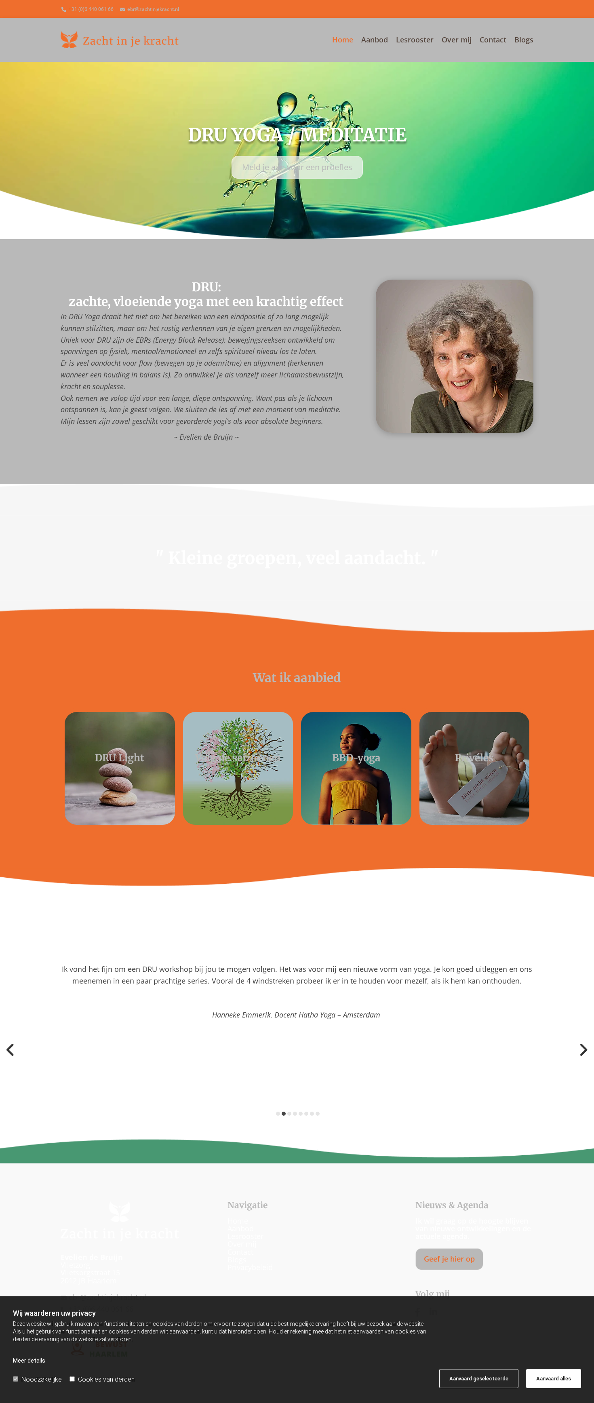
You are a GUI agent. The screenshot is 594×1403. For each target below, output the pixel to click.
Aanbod (374, 40)
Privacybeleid (250, 1267)
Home (342, 40)
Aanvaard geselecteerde (478, 1379)
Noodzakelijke (41, 1379)
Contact (493, 40)
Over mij (457, 40)
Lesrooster (415, 40)
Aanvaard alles (553, 1379)
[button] (297, 167)
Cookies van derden (106, 1379)
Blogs (523, 40)
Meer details (29, 1360)
